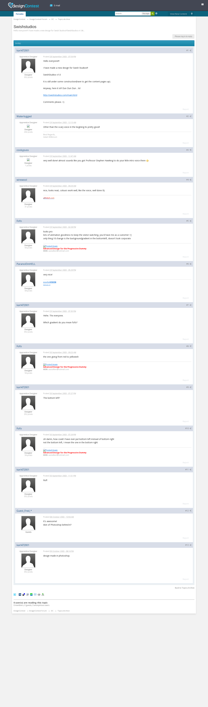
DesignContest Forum (38, 611)
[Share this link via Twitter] (15, 594)
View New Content (178, 14)
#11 (187, 469)
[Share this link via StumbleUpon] (31, 594)
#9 (187, 387)
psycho (49, 282)
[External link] (50, 246)
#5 (187, 221)
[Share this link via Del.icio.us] (24, 594)
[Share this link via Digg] (20, 594)
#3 (187, 150)
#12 (187, 510)
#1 (187, 50)
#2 (187, 116)
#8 (187, 346)
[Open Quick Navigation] (192, 14)
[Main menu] (203, 5)
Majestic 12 (46, 285)
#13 (187, 545)
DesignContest (23, 5)
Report (186, 109)
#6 (187, 264)
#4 (187, 179)
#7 (187, 305)
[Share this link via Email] (35, 594)
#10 (187, 428)
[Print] (39, 594)
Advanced (156, 13)
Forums (19, 14)
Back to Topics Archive (184, 588)
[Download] (43, 594)
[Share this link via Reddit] (27, 594)
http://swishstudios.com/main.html (60, 95)
